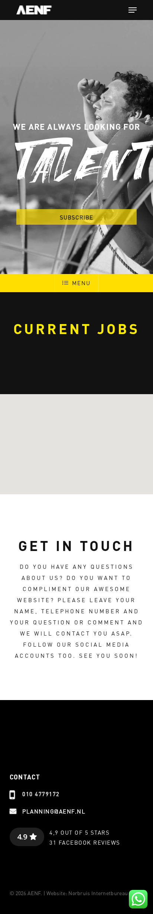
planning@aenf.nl (53, 811)
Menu (81, 283)
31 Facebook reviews (84, 842)
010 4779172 (41, 794)
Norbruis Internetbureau (98, 893)
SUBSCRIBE (76, 217)
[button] (132, 10)
